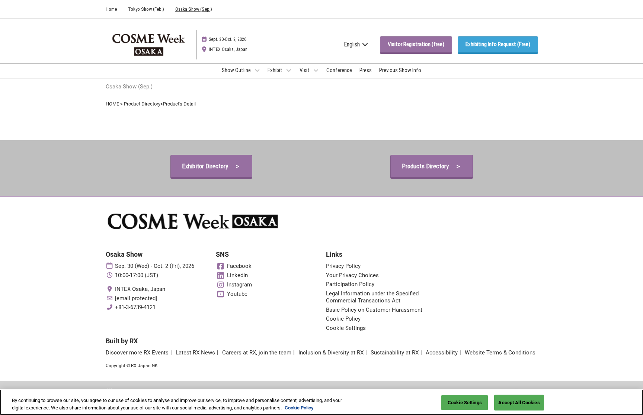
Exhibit (276, 70)
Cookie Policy (299, 407)
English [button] (352, 44)
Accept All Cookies (519, 402)
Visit (305, 70)
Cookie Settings (465, 402)
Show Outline (237, 70)
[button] (416, 44)
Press (365, 70)
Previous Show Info (400, 70)
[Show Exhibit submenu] (288, 70)
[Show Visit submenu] (316, 70)
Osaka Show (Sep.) (193, 9)
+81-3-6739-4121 (135, 307)
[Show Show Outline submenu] (257, 70)
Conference (339, 70)
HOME (112, 104)
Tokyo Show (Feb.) (146, 9)
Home (111, 9)
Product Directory (142, 104)
